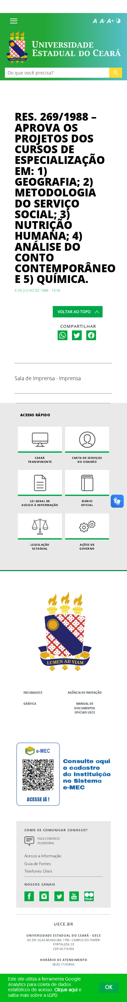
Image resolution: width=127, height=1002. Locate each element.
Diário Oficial (87, 503)
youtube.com (74, 896)
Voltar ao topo (74, 311)
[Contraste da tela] (118, 21)
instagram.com (44, 896)
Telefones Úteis (38, 871)
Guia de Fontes (37, 863)
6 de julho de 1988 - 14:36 (37, 290)
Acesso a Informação (42, 855)
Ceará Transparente (40, 459)
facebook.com (29, 896)
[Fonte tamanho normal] (95, 21)
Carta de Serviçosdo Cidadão (87, 459)
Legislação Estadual (40, 546)
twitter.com (59, 896)
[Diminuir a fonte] (102, 21)
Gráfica (29, 703)
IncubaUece (32, 692)
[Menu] (13, 21)
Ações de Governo (87, 546)
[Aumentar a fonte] (110, 21)
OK (108, 987)
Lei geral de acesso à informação (39, 503)
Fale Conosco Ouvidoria (48, 840)
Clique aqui (66, 990)
